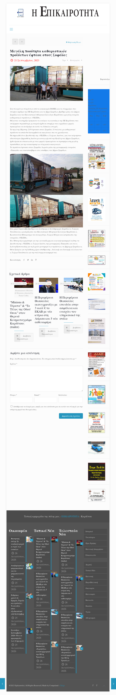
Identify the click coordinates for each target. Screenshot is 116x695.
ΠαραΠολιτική (92, 582)
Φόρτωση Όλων (74, 42)
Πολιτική (89, 576)
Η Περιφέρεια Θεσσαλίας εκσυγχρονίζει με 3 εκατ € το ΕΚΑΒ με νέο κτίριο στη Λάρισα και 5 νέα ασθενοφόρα (46, 309)
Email (37, 395)
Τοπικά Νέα (90, 570)
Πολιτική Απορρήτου (94, 549)
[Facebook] (93, 685)
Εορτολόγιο (105, 79)
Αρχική (89, 564)
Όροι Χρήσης (91, 543)
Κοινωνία (89, 600)
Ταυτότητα (90, 537)
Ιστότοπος (63, 395)
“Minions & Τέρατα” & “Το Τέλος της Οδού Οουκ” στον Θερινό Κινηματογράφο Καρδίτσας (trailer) (21, 314)
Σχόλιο (13, 364)
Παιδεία (89, 606)
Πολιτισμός (90, 594)
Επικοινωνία (91, 555)
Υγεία (88, 612)
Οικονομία (90, 588)
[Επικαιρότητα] (58, 14)
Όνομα (13, 395)
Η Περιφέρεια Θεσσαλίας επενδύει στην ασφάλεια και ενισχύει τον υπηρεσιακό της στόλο (70, 307)
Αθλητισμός (90, 618)
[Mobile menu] (11, 29)
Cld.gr (62, 685)
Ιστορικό (89, 531)
